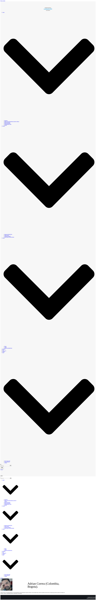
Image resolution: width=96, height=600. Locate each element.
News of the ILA (7, 461)
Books (5, 346)
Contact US (4, 350)
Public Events (6, 235)
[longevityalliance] (48, 4)
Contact (1, 469)
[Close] (2, 467)
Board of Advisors (7, 122)
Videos (5, 347)
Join (3, 552)
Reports (5, 125)
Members (3, 551)
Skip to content (2, 0)
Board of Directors (7, 123)
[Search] (10, 465)
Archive (5, 462)
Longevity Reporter (7, 236)
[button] (0, 464)
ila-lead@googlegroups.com (91, 598)
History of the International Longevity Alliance (11, 121)
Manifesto (6, 120)
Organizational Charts (7, 124)
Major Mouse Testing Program (9, 237)
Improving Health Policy (8, 234)
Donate (3, 351)
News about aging (7, 574)
